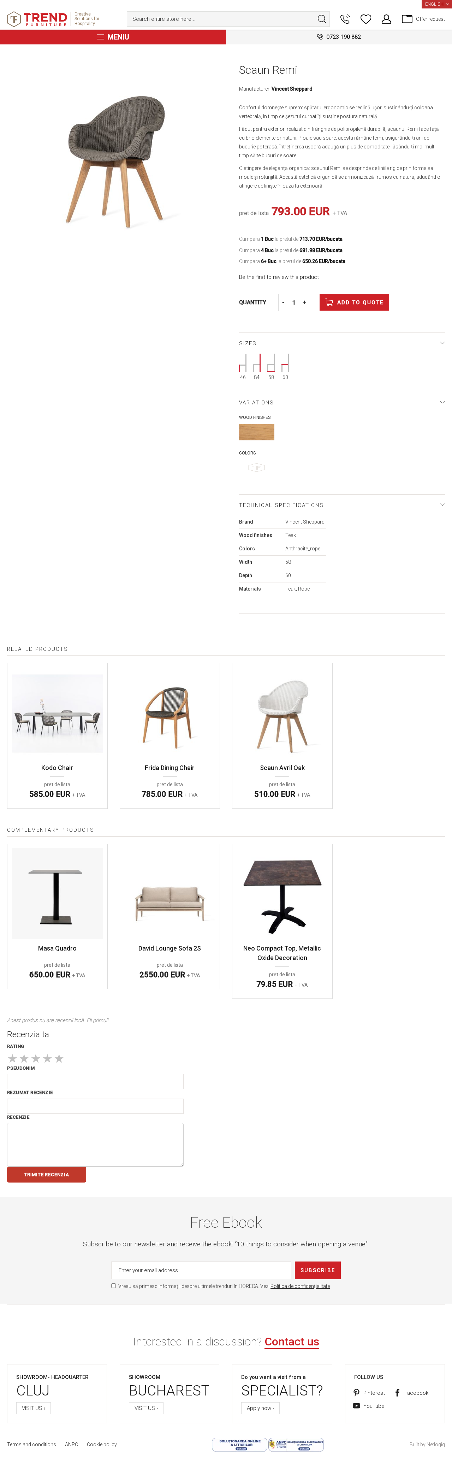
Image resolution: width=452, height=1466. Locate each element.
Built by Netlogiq (427, 1444)
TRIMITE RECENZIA (46, 1174)
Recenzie (18, 1117)
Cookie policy (102, 1444)
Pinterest (374, 1393)
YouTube (374, 1406)
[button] (437, 4)
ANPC (71, 1444)
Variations (256, 402)
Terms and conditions (31, 1444)
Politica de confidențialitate (300, 1286)
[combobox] (228, 19)
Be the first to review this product (279, 277)
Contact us (291, 1341)
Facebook (416, 1393)
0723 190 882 (343, 36)
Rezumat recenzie (30, 1092)
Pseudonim (21, 1068)
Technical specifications (281, 505)
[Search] (322, 19)
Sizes (248, 343)
